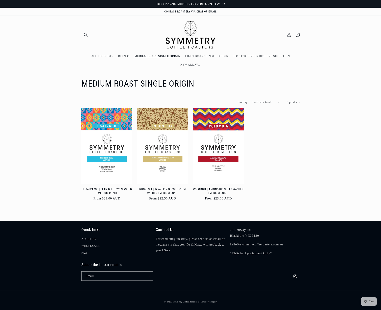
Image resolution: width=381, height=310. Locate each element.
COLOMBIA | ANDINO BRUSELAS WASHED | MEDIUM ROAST (218, 191)
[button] (85, 35)
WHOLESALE (90, 245)
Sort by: (243, 102)
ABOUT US (88, 239)
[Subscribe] (148, 276)
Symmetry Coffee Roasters (185, 302)
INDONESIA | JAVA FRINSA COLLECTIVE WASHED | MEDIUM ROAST (163, 191)
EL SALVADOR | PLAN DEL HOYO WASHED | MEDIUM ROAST (107, 191)
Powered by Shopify (207, 302)
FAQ (84, 252)
